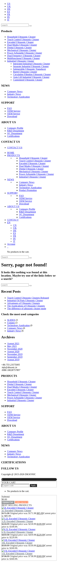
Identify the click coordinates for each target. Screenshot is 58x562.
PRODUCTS (13, 155)
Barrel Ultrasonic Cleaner (25, 71)
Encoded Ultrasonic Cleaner (20, 42)
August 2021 (13, 343)
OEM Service (13, 113)
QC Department (14, 133)
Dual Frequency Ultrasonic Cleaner (23, 55)
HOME (10, 152)
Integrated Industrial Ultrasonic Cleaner (31, 63)
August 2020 (13, 351)
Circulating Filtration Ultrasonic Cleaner (32, 74)
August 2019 (13, 359)
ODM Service (13, 111)
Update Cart (8, 502)
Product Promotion (28, 190)
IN (8, 17)
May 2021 (12, 346)
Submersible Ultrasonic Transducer (29, 69)
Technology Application (18, 97)
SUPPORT (12, 193)
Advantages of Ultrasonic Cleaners (23, 303)
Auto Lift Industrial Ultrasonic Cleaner (31, 77)
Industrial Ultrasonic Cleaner (20, 61)
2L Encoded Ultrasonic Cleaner (16, 510)
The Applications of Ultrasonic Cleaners (26, 306)
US (8, 3)
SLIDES (11, 320)
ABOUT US (13, 206)
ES (8, 11)
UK (9, 6)
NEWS (10, 179)
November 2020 (14, 349)
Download (12, 116)
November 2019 (14, 354)
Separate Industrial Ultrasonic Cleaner (31, 66)
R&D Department (15, 130)
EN (8, 222)
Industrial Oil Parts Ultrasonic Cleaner (25, 300)
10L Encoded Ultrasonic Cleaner (17, 543)
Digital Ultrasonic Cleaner (19, 47)
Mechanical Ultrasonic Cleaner (21, 50)
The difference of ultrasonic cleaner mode (26, 308)
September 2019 (14, 357)
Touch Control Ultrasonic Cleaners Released (28, 298)
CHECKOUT (21, 502)
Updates (11, 322)
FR (8, 14)
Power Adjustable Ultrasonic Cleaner (24, 53)
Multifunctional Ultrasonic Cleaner (23, 58)
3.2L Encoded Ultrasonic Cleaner (17, 521)
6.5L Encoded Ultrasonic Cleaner (17, 532)
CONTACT (13, 220)
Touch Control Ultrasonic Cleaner (23, 39)
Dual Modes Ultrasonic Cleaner (22, 45)
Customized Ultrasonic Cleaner (27, 80)
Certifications (13, 136)
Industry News (14, 94)
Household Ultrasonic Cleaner (21, 37)
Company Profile (15, 128)
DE (8, 9)
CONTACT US (14, 147)
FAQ (9, 108)
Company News (14, 91)
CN (15, 225)
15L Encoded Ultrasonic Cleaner (17, 553)
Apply (33, 485)
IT (8, 20)
